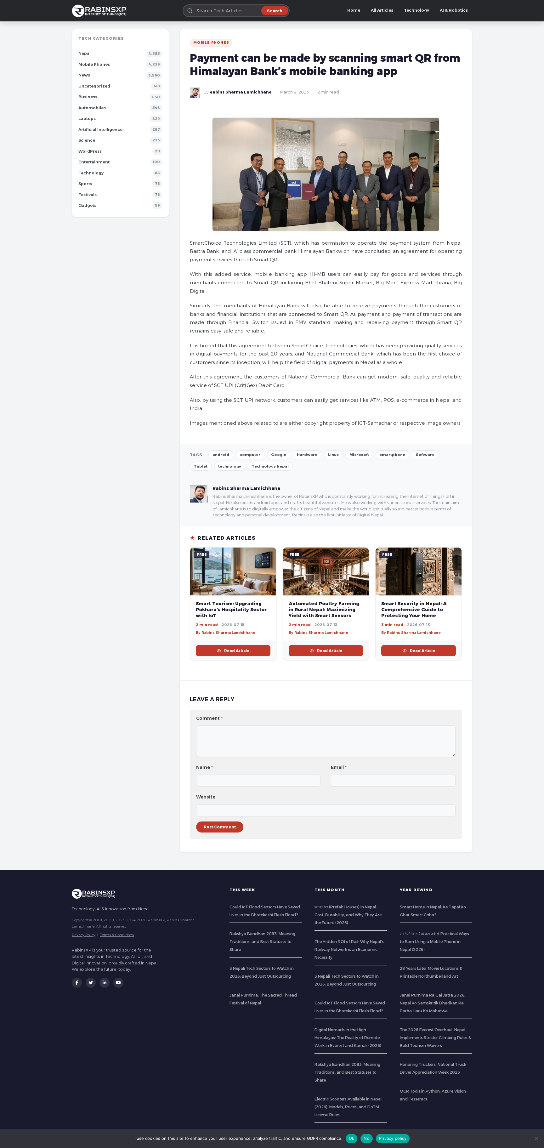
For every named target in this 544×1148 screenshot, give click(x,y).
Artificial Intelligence (100, 129)
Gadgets (87, 205)
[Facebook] (77, 983)
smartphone (392, 454)
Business (87, 96)
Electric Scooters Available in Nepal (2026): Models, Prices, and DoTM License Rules (348, 1107)
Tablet (200, 466)
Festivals (87, 194)
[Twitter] (91, 983)
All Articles (382, 10)
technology (229, 466)
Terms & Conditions (117, 934)
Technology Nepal (270, 466)
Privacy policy (393, 1138)
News (84, 75)
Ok (351, 1138)
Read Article (236, 650)
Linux (333, 454)
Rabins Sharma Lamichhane (240, 92)
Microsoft (359, 454)
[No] (536, 1138)
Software (425, 454)
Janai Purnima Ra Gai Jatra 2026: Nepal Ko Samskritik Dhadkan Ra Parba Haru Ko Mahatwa (432, 1003)
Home (353, 10)
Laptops (87, 118)
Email (339, 767)
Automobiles (92, 107)
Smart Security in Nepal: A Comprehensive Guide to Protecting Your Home (414, 609)
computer (250, 454)
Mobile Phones (94, 64)
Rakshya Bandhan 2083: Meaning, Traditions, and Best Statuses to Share (263, 941)
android (220, 454)
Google (278, 454)
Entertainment (94, 162)
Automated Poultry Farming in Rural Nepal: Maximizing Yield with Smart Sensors (324, 609)
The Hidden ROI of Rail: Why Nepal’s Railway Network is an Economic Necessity (349, 949)
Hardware (307, 454)
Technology (416, 10)
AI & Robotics (454, 10)
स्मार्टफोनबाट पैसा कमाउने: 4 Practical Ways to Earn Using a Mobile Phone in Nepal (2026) (434, 941)
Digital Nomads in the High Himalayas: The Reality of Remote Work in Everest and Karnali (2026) (347, 1037)
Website (205, 797)
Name (204, 767)
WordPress (90, 151)
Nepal (84, 53)
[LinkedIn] (104, 983)
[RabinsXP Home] (100, 10)
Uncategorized (94, 86)
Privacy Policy (83, 934)
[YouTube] (118, 983)
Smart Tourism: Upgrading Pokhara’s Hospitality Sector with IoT (231, 609)
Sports (85, 183)
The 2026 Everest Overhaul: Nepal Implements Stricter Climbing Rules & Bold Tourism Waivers (435, 1037)
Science (86, 140)
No (367, 1138)
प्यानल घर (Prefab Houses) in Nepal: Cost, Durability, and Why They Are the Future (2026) (348, 915)
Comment (209, 718)
